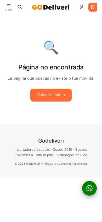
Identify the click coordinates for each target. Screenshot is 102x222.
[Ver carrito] (92, 7)
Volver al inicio (51, 94)
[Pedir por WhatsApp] (89, 188)
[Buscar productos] (20, 7)
